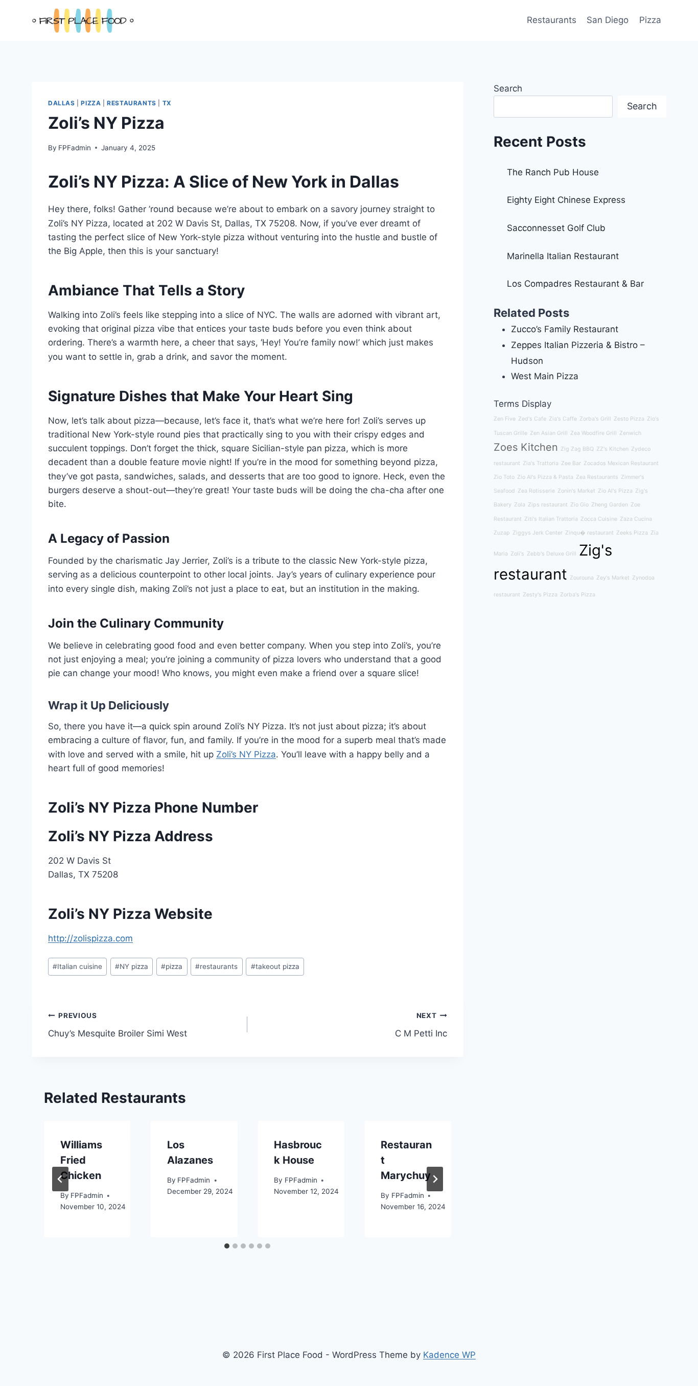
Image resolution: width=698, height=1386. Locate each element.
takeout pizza (275, 966)
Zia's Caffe (563, 418)
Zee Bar (571, 463)
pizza (171, 966)
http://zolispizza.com (90, 938)
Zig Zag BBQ (577, 449)
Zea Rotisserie (536, 491)
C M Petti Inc (421, 1024)
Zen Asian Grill (549, 433)
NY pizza (131, 966)
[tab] (226, 1246)
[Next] (435, 1179)
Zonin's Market (576, 491)
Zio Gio (579, 504)
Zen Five (505, 418)
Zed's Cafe (532, 418)
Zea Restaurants (597, 477)
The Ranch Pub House (553, 172)
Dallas (61, 103)
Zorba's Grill (595, 418)
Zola (519, 504)
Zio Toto (504, 477)
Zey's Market (613, 577)
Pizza (650, 20)
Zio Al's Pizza (615, 491)
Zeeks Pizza (632, 532)
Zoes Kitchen (526, 447)
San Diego (608, 20)
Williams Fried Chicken (81, 1160)
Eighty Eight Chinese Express (566, 200)
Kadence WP (449, 1355)
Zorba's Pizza (577, 594)
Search (508, 88)
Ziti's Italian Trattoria (551, 519)
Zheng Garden (609, 504)
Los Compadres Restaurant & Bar (575, 284)
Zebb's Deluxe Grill (551, 553)
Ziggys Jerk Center (538, 532)
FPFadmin (74, 148)
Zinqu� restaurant (589, 532)
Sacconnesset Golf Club (556, 228)
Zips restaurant (548, 504)
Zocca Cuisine (598, 519)
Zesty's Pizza (540, 594)
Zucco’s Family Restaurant (564, 329)
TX (167, 103)
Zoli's (517, 553)
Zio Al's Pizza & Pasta (545, 477)
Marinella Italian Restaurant (563, 256)
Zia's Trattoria (541, 463)
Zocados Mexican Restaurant (621, 463)
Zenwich (630, 433)
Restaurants (551, 20)
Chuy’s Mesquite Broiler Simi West (117, 1024)
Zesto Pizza (629, 418)
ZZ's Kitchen (612, 449)
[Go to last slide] (60, 1179)
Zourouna (582, 577)
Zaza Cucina (636, 519)
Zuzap (502, 532)
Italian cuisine (77, 966)
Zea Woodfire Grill (593, 433)
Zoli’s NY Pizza (246, 754)
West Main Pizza (544, 376)
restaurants (216, 966)
